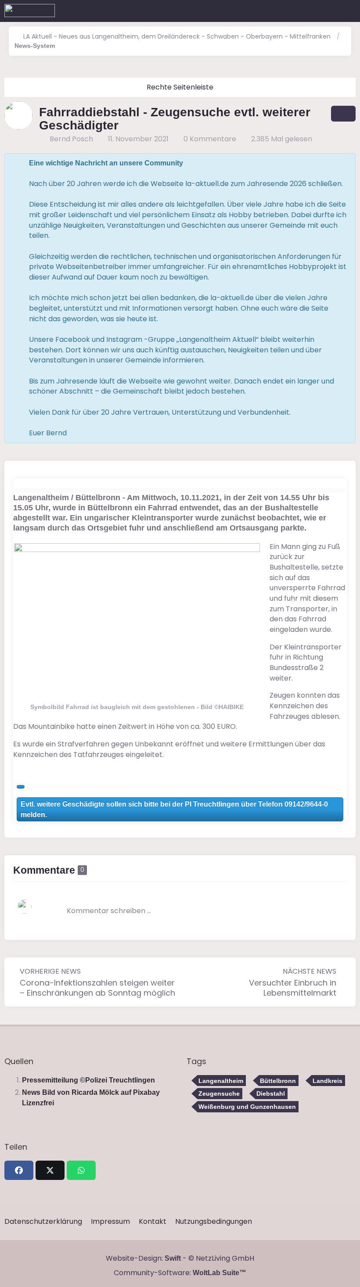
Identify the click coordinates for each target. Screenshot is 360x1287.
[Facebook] (18, 1170)
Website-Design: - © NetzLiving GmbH (180, 1258)
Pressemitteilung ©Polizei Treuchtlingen (88, 1080)
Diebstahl (270, 1093)
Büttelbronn (278, 1080)
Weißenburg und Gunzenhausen (247, 1106)
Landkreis (327, 1080)
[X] (50, 1170)
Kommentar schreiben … (109, 911)
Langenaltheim (220, 1080)
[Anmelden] (326, 11)
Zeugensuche (219, 1093)
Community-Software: (180, 1273)
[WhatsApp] (81, 1170)
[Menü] (348, 11)
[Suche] (304, 11)
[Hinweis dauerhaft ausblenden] (341, 163)
